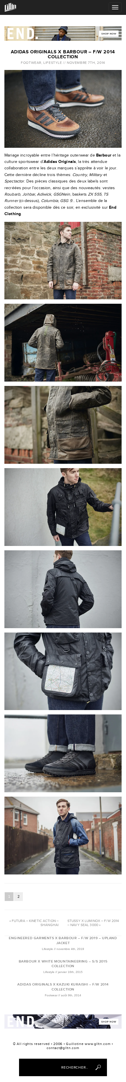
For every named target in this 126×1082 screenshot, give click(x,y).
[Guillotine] (10, 7)
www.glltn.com (97, 1044)
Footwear (31, 63)
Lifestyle (52, 63)
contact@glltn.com (63, 1048)
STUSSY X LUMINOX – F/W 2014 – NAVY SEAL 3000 (93, 923)
